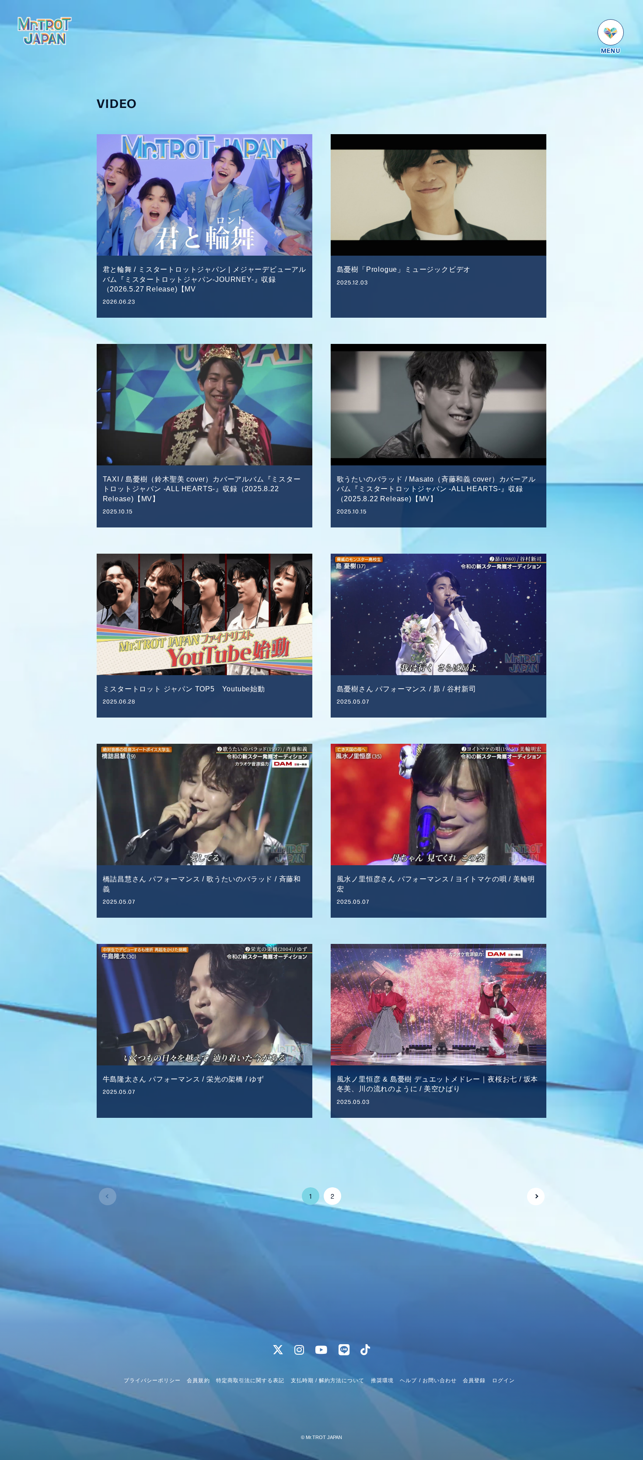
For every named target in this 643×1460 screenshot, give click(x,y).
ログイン (503, 1380)
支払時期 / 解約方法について (328, 1380)
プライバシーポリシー (152, 1380)
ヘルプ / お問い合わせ (428, 1380)
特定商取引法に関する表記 (250, 1380)
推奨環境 (382, 1380)
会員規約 (198, 1380)
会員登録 (474, 1380)
